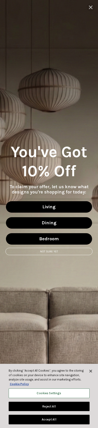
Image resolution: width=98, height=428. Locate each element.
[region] (49, 396)
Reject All (49, 406)
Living (49, 206)
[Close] (91, 371)
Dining (49, 222)
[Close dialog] (90, 7)
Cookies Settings (49, 393)
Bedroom (49, 238)
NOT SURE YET (49, 251)
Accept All (49, 419)
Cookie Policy (19, 384)
